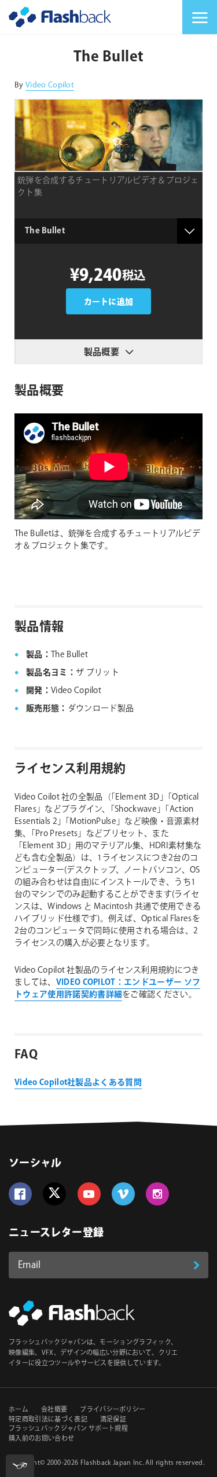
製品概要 (101, 352)
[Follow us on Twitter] (54, 1193)
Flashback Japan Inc (111, 1463)
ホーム (18, 1409)
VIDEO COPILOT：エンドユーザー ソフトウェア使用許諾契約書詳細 (107, 988)
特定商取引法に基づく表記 (48, 1419)
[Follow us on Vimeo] (123, 1193)
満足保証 (113, 1419)
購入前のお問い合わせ (41, 1438)
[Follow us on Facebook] (20, 1193)
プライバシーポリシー (112, 1409)
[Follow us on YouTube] (89, 1193)
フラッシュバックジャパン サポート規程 (68, 1429)
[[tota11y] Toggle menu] (20, 1465)
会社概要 (54, 1409)
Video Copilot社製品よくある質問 (78, 1082)
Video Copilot (49, 85)
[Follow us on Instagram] (157, 1193)
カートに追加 (109, 302)
